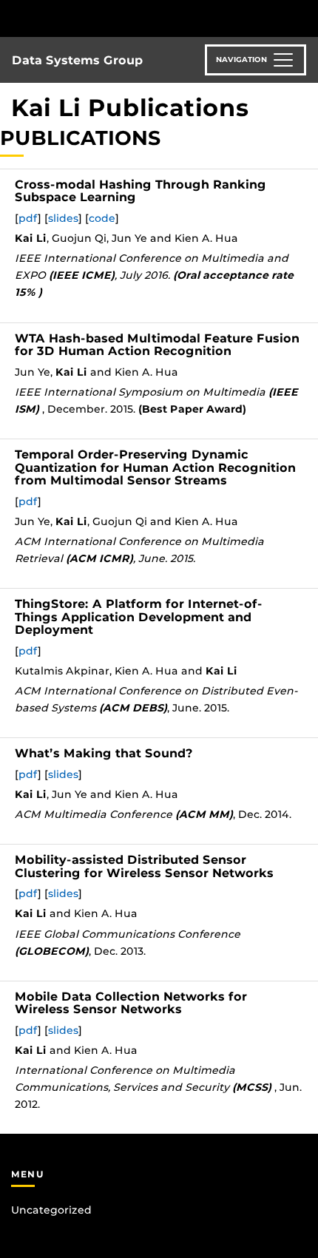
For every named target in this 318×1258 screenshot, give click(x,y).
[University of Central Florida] (112, 18)
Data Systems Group (77, 60)
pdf (28, 218)
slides (63, 218)
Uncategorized (51, 1210)
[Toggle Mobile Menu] (303, 17)
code (102, 218)
